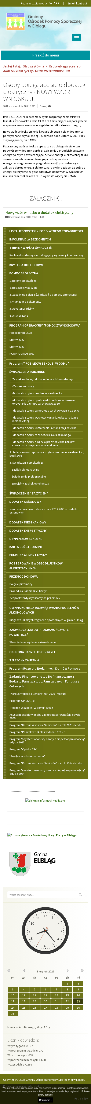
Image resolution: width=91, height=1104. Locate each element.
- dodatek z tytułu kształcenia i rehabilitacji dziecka (44, 428)
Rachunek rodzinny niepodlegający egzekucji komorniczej (46, 255)
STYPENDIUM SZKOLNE (25, 539)
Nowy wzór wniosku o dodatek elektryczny (39, 212)
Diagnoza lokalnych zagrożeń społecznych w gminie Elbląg (46, 620)
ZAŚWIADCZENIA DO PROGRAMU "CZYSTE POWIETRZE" (39, 632)
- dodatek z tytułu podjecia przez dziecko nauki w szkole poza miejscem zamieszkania (43, 443)
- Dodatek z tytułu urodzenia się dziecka (37, 393)
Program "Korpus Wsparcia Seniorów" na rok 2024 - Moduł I (47, 763)
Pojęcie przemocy (21, 584)
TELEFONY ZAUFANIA (24, 660)
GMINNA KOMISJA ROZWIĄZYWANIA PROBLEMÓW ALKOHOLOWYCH (44, 610)
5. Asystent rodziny (22, 308)
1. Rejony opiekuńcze (23, 281)
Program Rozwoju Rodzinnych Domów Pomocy (44, 668)
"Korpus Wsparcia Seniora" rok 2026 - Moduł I (38, 694)
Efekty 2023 (17, 347)
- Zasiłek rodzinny (23, 386)
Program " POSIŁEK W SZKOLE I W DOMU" (39, 363)
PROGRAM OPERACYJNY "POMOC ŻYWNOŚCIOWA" (44, 325)
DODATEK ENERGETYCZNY (28, 530)
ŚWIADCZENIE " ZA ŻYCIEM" (28, 493)
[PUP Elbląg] (42, 835)
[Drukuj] (51, 106)
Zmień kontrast (77, 3)
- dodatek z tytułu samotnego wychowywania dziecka (46, 410)
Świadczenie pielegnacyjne (29, 476)
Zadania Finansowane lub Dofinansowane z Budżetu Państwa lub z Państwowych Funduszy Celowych (44, 681)
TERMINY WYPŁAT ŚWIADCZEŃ (30, 247)
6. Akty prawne (19, 315)
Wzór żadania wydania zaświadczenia (33, 642)
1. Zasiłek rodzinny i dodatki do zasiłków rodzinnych (42, 379)
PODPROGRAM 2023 (22, 354)
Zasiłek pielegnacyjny (25, 469)
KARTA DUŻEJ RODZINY (26, 547)
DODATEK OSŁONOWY (25, 501)
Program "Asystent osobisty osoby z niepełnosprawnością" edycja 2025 (47, 740)
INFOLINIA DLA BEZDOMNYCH (30, 239)
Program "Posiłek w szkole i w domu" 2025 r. (37, 732)
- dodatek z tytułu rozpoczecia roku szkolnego (41, 435)
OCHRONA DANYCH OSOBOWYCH (32, 652)
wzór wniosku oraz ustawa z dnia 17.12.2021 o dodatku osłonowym (44, 510)
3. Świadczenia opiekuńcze (27, 462)
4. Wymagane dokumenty (25, 301)
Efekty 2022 (17, 340)
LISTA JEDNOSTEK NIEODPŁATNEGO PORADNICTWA (46, 231)
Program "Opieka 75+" (23, 749)
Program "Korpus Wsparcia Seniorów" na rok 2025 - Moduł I (47, 725)
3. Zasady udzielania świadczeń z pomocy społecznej (43, 295)
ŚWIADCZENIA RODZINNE (27, 371)
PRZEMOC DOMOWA (23, 576)
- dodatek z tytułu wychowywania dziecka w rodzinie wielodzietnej (45, 419)
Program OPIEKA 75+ (23, 701)
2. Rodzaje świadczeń (23, 288)
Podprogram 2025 (21, 333)
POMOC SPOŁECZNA (23, 273)
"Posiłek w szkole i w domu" (27, 756)
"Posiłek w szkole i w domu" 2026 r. (32, 708)
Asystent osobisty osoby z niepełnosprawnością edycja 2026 (45, 716)
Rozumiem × (45, 1100)
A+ (50, 3)
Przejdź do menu (45, 55)
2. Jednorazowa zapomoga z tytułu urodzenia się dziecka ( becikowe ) (47, 453)
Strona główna (33, 66)
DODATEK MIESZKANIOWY (27, 522)
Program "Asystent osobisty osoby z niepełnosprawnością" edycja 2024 (47, 772)
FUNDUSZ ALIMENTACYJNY (28, 555)
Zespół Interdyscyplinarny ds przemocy (35, 598)
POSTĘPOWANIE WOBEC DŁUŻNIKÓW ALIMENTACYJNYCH (36, 565)
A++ (56, 3)
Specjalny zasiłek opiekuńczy (30, 483)
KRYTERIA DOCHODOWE (26, 265)
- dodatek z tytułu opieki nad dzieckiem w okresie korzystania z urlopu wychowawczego (43, 401)
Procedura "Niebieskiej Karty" (28, 591)
